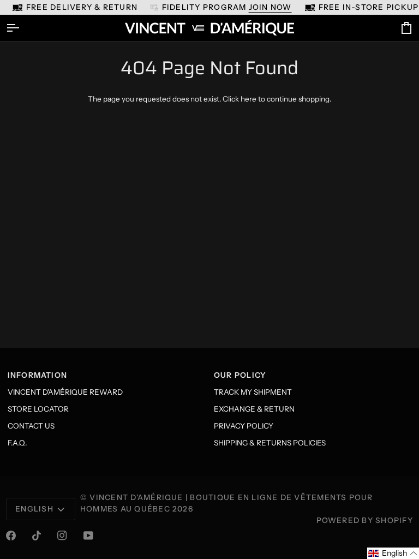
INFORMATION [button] (38, 375)
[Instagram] (62, 535)
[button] (393, 553)
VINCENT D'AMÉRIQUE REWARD (65, 392)
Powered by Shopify (364, 520)
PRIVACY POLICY (243, 425)
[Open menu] (22, 28)
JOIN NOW (270, 7)
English (34, 508)
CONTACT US (31, 425)
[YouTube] (88, 535)
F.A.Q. (17, 442)
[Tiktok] (36, 535)
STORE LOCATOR (38, 409)
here (248, 98)
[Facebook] (11, 535)
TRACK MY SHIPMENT (253, 392)
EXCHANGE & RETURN (254, 409)
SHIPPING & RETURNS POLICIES (270, 442)
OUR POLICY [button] (240, 375)
